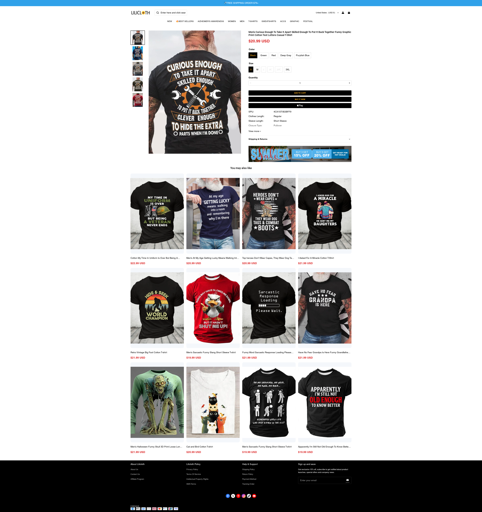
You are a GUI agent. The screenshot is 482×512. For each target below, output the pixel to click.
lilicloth (137, 506)
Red (274, 55)
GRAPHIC (294, 21)
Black (253, 55)
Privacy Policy (192, 469)
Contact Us (135, 474)
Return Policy (247, 474)
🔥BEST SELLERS (185, 21)
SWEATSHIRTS (269, 21)
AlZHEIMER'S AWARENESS (211, 21)
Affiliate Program (137, 479)
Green (263, 55)
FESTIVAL (308, 21)
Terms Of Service (193, 474)
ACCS (283, 21)
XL (270, 69)
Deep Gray (285, 55)
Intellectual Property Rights (197, 479)
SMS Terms (191, 484)
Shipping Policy (248, 469)
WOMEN (232, 21)
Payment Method (249, 479)
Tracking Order (248, 484)
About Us (134, 469)
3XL (288, 69)
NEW (169, 21)
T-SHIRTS (253, 21)
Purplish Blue (302, 55)
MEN (242, 21)
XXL (279, 69)
